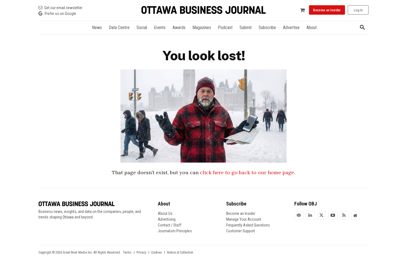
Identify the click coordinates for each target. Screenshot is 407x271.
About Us (165, 213)
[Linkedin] (310, 215)
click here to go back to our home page (247, 172)
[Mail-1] (298, 215)
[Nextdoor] (355, 215)
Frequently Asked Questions (248, 225)
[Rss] (344, 215)
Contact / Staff (169, 225)
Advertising (167, 219)
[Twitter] (321, 215)
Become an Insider (240, 213)
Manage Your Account (243, 219)
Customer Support (240, 231)
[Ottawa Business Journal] (203, 10)
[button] (362, 28)
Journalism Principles (175, 231)
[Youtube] (332, 215)
